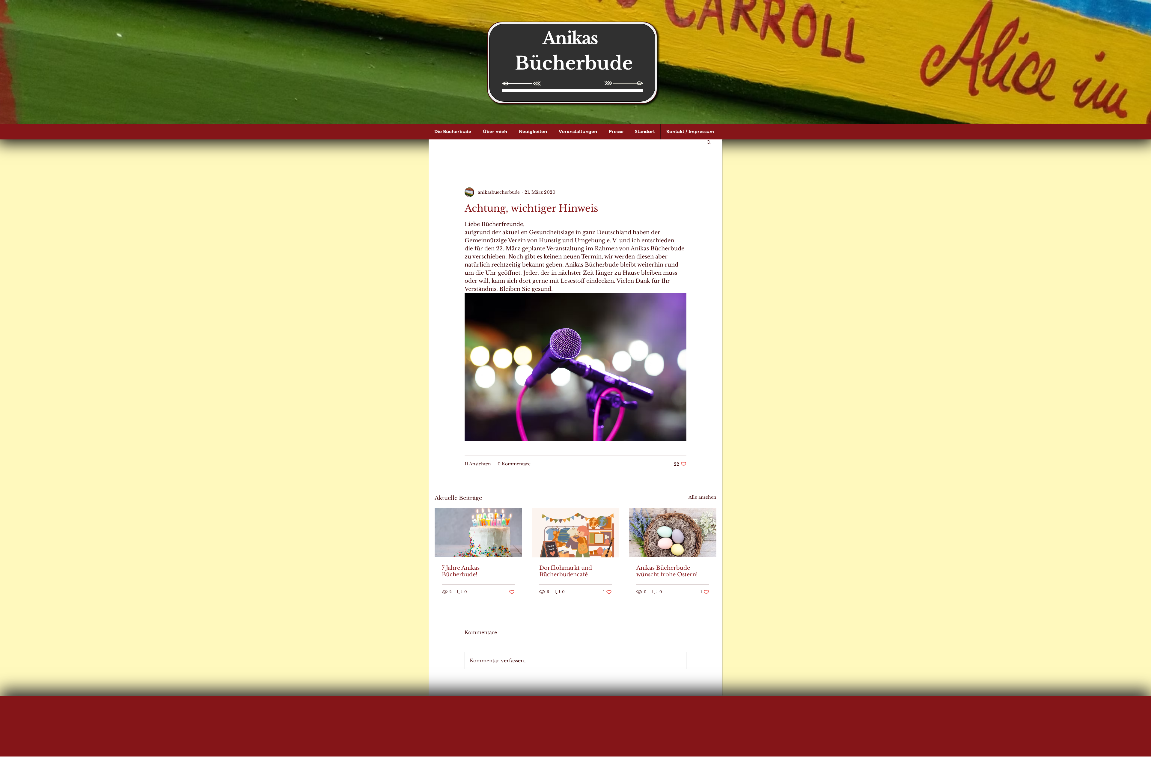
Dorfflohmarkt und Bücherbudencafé (565, 571)
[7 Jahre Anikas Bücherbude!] (478, 532)
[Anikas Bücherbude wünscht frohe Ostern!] (672, 532)
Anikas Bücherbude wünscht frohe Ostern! (667, 571)
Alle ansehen (702, 497)
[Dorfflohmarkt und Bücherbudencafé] (575, 532)
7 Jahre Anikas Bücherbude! (461, 571)
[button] (709, 141)
